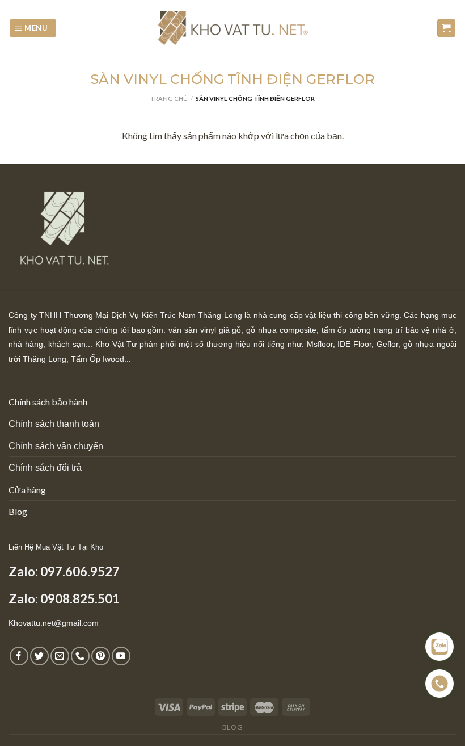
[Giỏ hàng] (446, 28)
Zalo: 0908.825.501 (64, 598)
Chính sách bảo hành (48, 401)
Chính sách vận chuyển (56, 446)
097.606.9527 (80, 571)
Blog (18, 511)
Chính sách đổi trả (45, 467)
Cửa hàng (27, 489)
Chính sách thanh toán (54, 424)
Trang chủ (169, 98)
